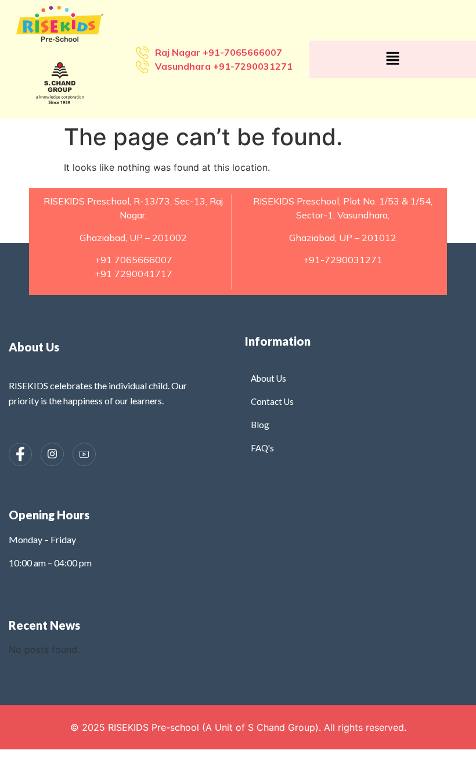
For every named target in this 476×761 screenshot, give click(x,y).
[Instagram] (52, 454)
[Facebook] (20, 454)
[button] (392, 58)
